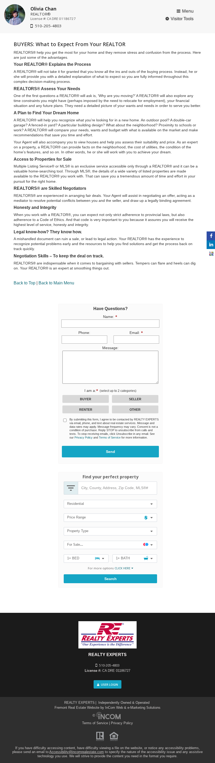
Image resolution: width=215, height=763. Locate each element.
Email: (125, 332)
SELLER (135, 399)
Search (110, 579)
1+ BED (73, 558)
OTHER (135, 410)
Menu (188, 11)
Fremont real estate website (77, 708)
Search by (71, 488)
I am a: (110, 391)
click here (122, 568)
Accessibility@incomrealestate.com (76, 752)
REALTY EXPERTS (79, 703)
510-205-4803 (48, 25)
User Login (109, 684)
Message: (110, 348)
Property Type (77, 531)
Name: (86, 316)
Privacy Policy (83, 437)
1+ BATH (123, 558)
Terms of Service (110, 437)
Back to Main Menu (56, 283)
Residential (75, 504)
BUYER (85, 399)
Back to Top (24, 283)
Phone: (84, 333)
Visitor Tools (182, 19)
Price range (76, 517)
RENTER (85, 410)
